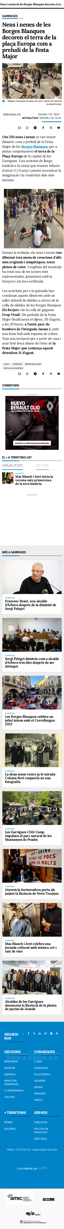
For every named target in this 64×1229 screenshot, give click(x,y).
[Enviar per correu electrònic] (19, 127)
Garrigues (10, 16)
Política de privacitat (41, 1130)
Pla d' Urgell (42, 1074)
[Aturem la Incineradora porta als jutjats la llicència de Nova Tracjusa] (32, 866)
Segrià (38, 1087)
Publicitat (40, 1122)
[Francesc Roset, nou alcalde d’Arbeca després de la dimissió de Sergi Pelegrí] (32, 577)
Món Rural (11, 1061)
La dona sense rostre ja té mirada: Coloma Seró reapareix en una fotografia (30, 778)
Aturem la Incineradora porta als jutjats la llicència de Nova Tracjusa (31, 891)
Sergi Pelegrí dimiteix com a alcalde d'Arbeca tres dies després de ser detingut (32, 662)
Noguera (40, 1093)
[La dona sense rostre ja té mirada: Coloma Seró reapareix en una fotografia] (32, 750)
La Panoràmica (14, 1090)
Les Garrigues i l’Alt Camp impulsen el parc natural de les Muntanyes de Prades (28, 836)
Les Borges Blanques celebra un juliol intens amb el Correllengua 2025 (30, 720)
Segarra (39, 1080)
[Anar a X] (34, 1033)
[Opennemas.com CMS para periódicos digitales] (32, 1168)
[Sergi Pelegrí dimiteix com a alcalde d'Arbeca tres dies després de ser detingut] (32, 635)
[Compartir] (27, 127)
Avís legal (40, 1138)
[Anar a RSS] (57, 1033)
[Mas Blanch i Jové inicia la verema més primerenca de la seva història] (8, 478)
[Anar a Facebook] (28, 1033)
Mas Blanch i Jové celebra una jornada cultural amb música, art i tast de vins (31, 947)
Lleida (38, 1061)
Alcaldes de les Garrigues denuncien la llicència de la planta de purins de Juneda (30, 1005)
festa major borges (13, 368)
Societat (9, 1067)
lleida (6, 364)
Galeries (10, 1128)
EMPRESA (9, 1074)
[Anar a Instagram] (45, 1033)
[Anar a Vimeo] (51, 1033)
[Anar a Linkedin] (40, 1033)
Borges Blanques (34, 146)
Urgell (38, 1099)
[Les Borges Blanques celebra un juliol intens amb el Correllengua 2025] (32, 692)
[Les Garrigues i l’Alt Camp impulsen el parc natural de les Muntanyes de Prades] (32, 808)
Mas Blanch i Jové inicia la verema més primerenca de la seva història (34, 480)
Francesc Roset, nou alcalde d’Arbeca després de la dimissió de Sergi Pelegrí (30, 605)
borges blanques (33, 364)
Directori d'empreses (11, 1082)
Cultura (9, 1097)
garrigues (17, 364)
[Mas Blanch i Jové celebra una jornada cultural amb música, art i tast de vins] (32, 920)
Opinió (8, 1122)
